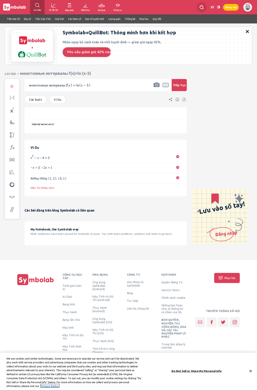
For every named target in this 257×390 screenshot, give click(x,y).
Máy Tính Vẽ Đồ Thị (73, 337)
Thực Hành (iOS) (103, 341)
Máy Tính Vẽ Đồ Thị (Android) (102, 298)
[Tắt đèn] (218, 7)
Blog (130, 293)
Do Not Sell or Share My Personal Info (196, 371)
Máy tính (68, 327)
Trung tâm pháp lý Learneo (173, 346)
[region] (128, 371)
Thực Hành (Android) (99, 309)
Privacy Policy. (50, 385)
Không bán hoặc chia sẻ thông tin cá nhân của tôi (172, 309)
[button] (157, 88)
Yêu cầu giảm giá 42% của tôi (89, 52)
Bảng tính (68, 304)
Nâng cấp (231, 7)
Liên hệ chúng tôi (138, 308)
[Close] (250, 371)
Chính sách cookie (173, 297)
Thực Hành (69, 312)
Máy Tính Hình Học (72, 348)
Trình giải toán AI (72, 287)
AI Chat (67, 296)
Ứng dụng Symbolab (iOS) (102, 320)
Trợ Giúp (133, 300)
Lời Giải (10, 73)
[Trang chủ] (35, 285)
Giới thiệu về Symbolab (135, 284)
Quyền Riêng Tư (171, 282)
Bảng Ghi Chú (71, 319)
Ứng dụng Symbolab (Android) (99, 286)
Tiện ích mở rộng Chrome (103, 350)
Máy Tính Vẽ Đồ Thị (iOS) (102, 331)
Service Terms (170, 290)
